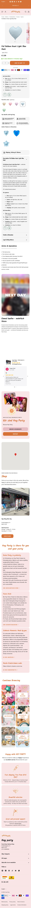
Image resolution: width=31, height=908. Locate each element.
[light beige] (4, 104)
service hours (18, 823)
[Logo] (15, 12)
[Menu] (2, 11)
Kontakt (15, 434)
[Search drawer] (25, 11)
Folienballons (12, 16)
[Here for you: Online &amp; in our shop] (15, 6)
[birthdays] (8, 737)
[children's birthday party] (22, 737)
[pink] (10, 104)
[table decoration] (22, 695)
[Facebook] (12, 2)
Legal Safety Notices (8, 240)
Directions (7, 536)
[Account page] (5, 11)
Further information (8, 235)
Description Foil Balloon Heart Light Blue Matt (13, 159)
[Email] (19, 2)
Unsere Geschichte (15, 429)
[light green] (4, 110)
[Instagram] (10, 2)
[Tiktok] (16, 2)
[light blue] (22, 104)
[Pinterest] (14, 2)
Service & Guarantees (9, 246)
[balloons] (8, 695)
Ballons (6, 16)
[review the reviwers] (6, 372)
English (3, 889)
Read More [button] (8, 383)
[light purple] (16, 104)
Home (3, 16)
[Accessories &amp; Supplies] (22, 716)
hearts (22, 16)
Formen (18, 16)
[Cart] (28, 11)
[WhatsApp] (21, 2)
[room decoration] (8, 716)
